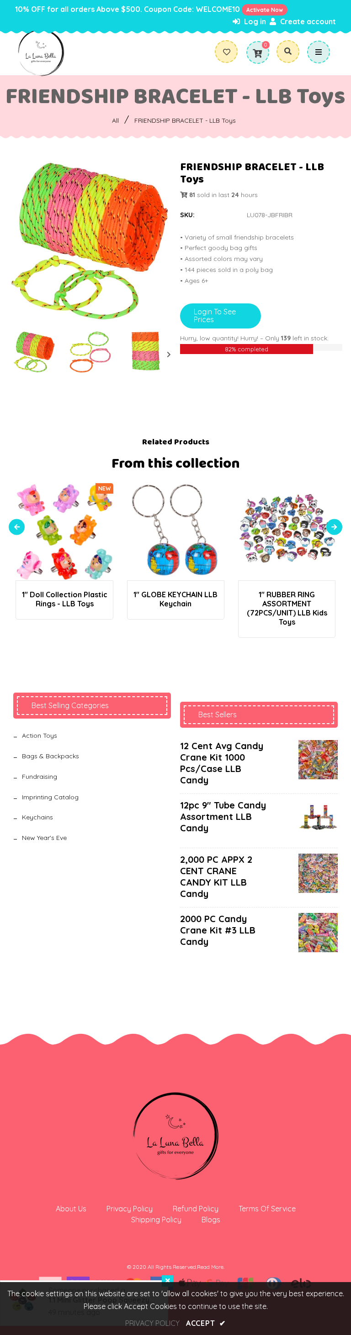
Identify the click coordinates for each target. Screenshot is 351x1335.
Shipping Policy (156, 1219)
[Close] (167, 1281)
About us (71, 1208)
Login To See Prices (215, 315)
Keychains (37, 817)
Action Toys (39, 735)
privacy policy (152, 1323)
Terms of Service (267, 1208)
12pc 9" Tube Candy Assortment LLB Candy (223, 816)
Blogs (211, 1219)
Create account (307, 21)
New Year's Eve (44, 838)
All (115, 120)
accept (206, 1323)
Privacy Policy (129, 1208)
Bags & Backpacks (50, 756)
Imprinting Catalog (50, 797)
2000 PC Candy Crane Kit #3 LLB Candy (217, 930)
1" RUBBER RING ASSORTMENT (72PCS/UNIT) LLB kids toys (287, 608)
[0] (257, 53)
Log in (254, 21)
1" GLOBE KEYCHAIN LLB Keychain (175, 599)
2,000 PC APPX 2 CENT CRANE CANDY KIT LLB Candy (216, 876)
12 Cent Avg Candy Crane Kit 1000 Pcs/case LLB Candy (221, 763)
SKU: (187, 215)
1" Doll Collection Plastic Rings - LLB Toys (64, 599)
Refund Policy (195, 1208)
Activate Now (264, 9)
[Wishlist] (230, 52)
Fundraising (39, 776)
